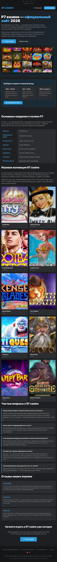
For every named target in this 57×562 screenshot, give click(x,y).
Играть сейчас (9, 41)
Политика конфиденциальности (11, 549)
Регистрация (50, 8)
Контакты (51, 549)
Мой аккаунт (38, 8)
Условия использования (28, 549)
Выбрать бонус (23, 41)
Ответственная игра (41, 549)
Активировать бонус (14, 102)
